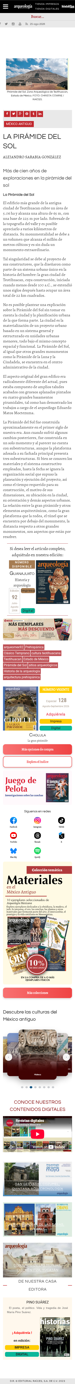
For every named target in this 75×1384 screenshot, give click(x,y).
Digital (28, 611)
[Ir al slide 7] (48, 1087)
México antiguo (19, 124)
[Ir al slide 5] (40, 1087)
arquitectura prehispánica (22, 677)
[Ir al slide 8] (53, 1087)
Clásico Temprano (16, 653)
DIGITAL (22, 1354)
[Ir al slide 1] (22, 1087)
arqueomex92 (13, 647)
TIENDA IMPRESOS (47, 4)
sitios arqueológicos (43, 665)
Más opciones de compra (37, 749)
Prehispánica (34, 647)
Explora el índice (37, 762)
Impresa (28, 591)
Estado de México (35, 659)
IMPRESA (22, 1347)
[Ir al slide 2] (26, 1087)
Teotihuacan (12, 659)
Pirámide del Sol (15, 665)
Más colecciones (37, 993)
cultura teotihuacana (46, 653)
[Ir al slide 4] (35, 1087)
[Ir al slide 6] (44, 1087)
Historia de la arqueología (22, 671)
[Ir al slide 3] (31, 1087)
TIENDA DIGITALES (47, 9)
